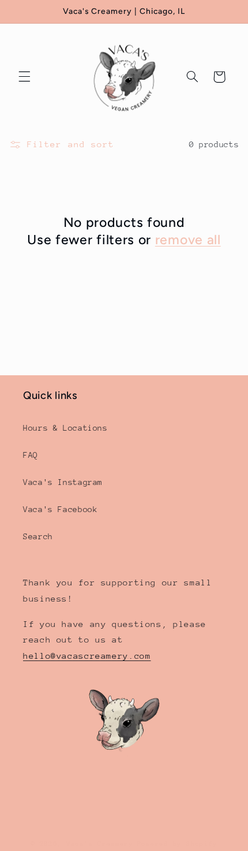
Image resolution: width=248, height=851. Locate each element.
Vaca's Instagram (63, 482)
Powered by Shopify (177, 844)
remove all (188, 240)
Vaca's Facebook (60, 509)
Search (38, 536)
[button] (24, 77)
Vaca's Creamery (99, 844)
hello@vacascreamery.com (87, 655)
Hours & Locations (65, 427)
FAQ (30, 455)
